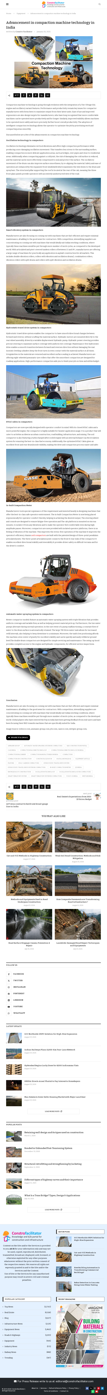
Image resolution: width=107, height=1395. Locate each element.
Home (8, 13)
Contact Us (64, 1391)
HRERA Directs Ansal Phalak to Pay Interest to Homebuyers (52, 1081)
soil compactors (38, 535)
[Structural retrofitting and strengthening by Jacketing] (14, 1168)
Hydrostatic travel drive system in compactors (27, 767)
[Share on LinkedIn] (41, 95)
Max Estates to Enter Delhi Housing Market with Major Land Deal (54, 1097)
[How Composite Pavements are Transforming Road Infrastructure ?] (78, 880)
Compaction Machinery (17, 754)
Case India (12, 750)
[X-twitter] (91, 1388)
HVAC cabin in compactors (28, 763)
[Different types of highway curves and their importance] (14, 1183)
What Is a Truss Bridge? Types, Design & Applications (52, 1195)
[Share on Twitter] (29, 95)
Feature (11, 763)
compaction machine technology (33, 750)
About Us (35, 1388)
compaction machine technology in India (67, 750)
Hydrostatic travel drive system (56, 763)
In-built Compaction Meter (60, 767)
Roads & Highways (28, 1335)
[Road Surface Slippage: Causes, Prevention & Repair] (29, 924)
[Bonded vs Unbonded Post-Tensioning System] (14, 1152)
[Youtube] (96, 1391)
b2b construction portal (77, 746)
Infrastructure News (28, 1324)
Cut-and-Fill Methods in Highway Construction (29, 856)
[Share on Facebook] (23, 95)
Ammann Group (14, 746)
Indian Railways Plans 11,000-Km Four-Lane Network (49, 1050)
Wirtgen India (87, 776)
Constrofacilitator (44, 759)
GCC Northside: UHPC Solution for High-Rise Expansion (50, 1034)
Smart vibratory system (17, 776)
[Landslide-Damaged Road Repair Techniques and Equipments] (78, 924)
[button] (59, 1336)
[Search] (99, 4)
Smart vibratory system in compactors (46, 776)
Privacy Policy (74, 1388)
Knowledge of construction (19, 772)
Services (43, 1388)
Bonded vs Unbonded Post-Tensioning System (48, 1148)
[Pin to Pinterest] (35, 95)
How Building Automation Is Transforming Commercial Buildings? (87, 1270)
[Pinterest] (98, 1388)
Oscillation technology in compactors (75, 772)
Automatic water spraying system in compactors (43, 746)
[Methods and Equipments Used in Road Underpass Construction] (29, 880)
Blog (28, 1318)
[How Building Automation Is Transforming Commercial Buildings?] (64, 1272)
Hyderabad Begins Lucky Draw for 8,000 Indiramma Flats (51, 1065)
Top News (28, 1307)
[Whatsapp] (92, 1391)
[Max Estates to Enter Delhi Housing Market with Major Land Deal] (14, 1101)
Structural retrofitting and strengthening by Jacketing (53, 1164)
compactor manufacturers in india (44, 754)
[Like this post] (18, 95)
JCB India (78, 767)
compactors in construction (19, 759)
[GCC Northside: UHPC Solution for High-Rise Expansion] (14, 1038)
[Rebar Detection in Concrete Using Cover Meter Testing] (64, 1286)
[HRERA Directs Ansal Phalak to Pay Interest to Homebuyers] (14, 1085)
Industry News (28, 1346)
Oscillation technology (45, 772)
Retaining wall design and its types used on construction (54, 1132)
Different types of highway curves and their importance (53, 1179)
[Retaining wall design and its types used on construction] (14, 1136)
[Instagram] (94, 1388)
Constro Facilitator (24, 32)
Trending (28, 1358)
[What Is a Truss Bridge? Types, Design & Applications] (14, 1199)
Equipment (21, 13)
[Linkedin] (102, 1388)
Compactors (68, 754)
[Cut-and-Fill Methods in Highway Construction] (29, 837)
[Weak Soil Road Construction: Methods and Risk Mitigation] (78, 837)
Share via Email (19, 737)
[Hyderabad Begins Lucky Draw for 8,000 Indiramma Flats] (14, 1069)
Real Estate (28, 1312)
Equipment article (83, 759)
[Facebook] (87, 1388)
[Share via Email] (47, 95)
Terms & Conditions (51, 1391)
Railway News (28, 1352)
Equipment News (28, 1329)
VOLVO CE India (72, 776)
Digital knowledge (64, 759)
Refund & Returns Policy (57, 1388)
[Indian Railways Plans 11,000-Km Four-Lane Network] (14, 1054)
